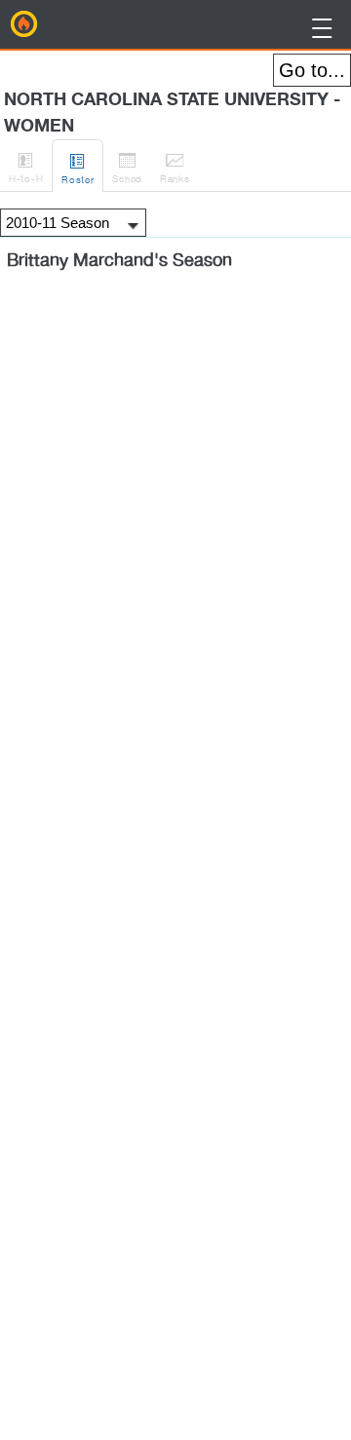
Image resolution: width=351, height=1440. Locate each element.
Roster (77, 168)
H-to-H (26, 167)
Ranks (175, 167)
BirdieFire (24, 24)
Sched (127, 167)
